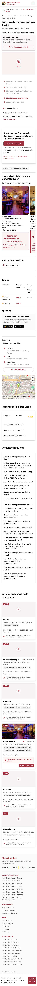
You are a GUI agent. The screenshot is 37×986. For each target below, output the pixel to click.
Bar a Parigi (5, 18)
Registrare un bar (8, 907)
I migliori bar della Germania (12, 951)
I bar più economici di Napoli (12, 884)
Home (4, 16)
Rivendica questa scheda (18, 47)
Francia (10, 16)
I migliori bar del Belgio (10, 939)
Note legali (5, 929)
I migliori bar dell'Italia (9, 956)
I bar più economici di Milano (12, 878)
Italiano (22, 868)
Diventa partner (7, 923)
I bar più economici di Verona (12, 897)
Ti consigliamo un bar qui (23, 534)
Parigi (30, 16)
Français (5, 868)
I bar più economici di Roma (11, 881)
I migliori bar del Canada (10, 945)
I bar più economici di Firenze (12, 889)
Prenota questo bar (26, 765)
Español (32, 868)
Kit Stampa (6, 932)
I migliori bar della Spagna (11, 953)
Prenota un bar (14, 143)
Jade (13, 18)
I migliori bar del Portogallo (11, 962)
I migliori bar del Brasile (10, 942)
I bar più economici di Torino (12, 886)
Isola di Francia (20, 16)
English (14, 868)
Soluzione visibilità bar (10, 913)
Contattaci (5, 926)
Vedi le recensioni (9, 119)
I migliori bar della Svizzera (11, 948)
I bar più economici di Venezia (12, 895)
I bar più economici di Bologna (12, 892)
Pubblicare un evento (9, 910)
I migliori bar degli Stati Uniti (12, 964)
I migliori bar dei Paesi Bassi (12, 959)
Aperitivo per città (8, 900)
